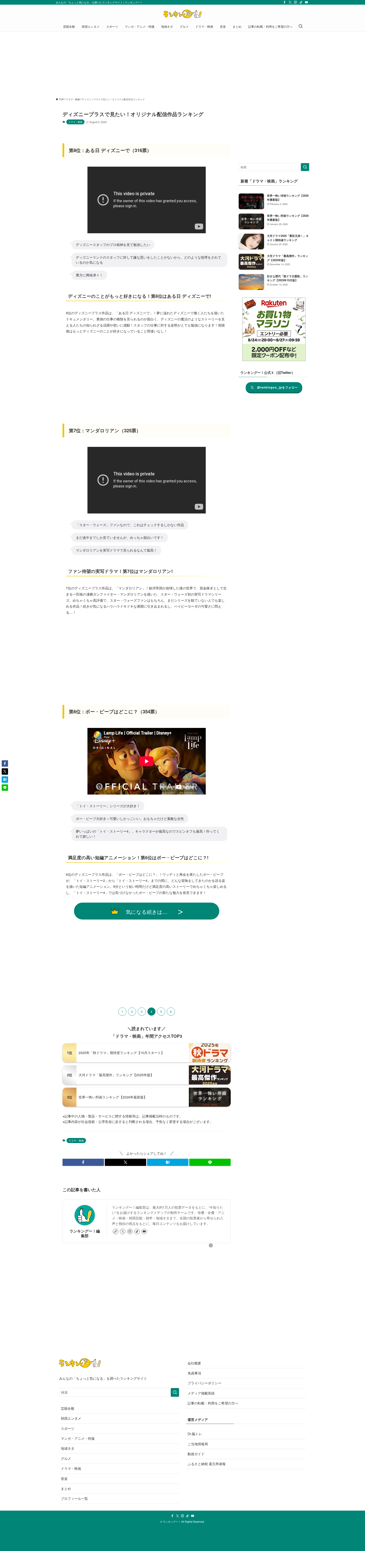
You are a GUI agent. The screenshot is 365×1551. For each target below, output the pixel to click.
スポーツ (67, 1428)
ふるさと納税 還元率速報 (207, 1463)
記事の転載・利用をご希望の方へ (213, 1403)
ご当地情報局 (198, 1443)
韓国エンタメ (71, 1418)
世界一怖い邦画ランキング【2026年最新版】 (113, 1097)
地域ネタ (67, 1448)
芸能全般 (67, 1408)
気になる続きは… (147, 911)
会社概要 (194, 1363)
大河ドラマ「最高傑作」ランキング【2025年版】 (116, 1074)
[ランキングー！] (182, 14)
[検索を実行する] (305, 167)
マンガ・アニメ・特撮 (78, 1438)
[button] (83, 1162)
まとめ (66, 1488)
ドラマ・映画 (75, 122)
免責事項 (194, 1373)
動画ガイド (196, 1453)
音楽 (64, 1478)
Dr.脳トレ (195, 1433)
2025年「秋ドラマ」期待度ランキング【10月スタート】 (121, 1052)
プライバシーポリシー (204, 1383)
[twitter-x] (290, 2)
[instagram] (295, 2)
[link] (115, 1231)
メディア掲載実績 (201, 1393)
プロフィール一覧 (74, 1498)
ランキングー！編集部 (84, 1233)
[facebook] (284, 2)
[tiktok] (301, 2)
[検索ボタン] (300, 26)
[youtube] (306, 2)
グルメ (66, 1458)
